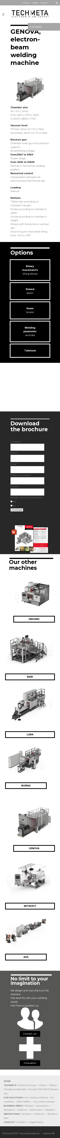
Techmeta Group (27, 1085)
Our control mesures (43, 1101)
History (42, 1085)
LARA (30, 734)
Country (15, 486)
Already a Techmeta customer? (26, 497)
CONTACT (9, 1122)
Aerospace (9, 1110)
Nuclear (29, 1105)
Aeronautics (42, 1105)
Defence (22, 1110)
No (13, 505)
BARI (30, 676)
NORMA (26, 785)
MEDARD (34, 619)
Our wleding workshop (36, 1097)
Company (16, 441)
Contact (36, 26)
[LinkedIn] (57, 2)
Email (13, 464)
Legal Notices (36, 1122)
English (35, 3)
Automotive (36, 1110)
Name (14, 452)
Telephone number (20, 475)
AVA (25, 957)
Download (17, 510)
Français (25, 3)
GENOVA (34, 848)
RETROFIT (30, 906)
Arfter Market (23, 1101)
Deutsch (44, 3)
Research (50, 1110)
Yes (14, 501)
